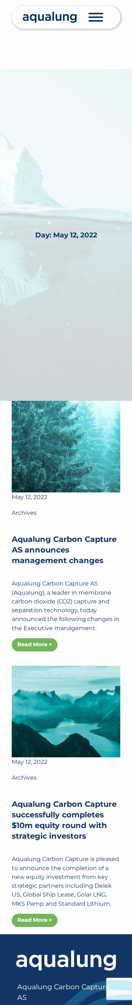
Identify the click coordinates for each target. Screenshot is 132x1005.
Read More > (34, 644)
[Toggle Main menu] (95, 17)
